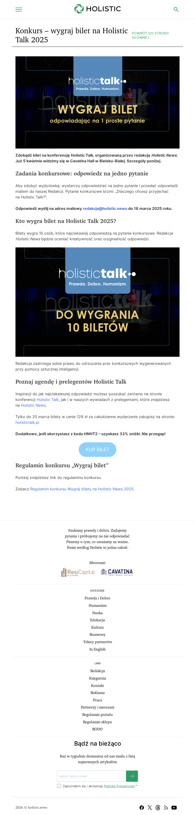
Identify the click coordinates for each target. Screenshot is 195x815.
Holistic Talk (48, 399)
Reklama (98, 693)
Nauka (97, 613)
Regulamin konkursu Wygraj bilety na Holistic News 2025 (81, 489)
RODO (97, 729)
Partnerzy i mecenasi (97, 707)
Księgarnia (97, 678)
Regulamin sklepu (97, 722)
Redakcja (97, 671)
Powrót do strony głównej (150, 35)
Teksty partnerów (97, 642)
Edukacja (97, 620)
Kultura (97, 627)
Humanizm (98, 606)
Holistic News (33, 405)
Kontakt (97, 686)
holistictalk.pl (27, 422)
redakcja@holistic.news (105, 208)
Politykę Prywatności (119, 786)
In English (97, 649)
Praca (97, 700)
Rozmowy (98, 635)
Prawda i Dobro (97, 598)
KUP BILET (98, 449)
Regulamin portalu (97, 715)
